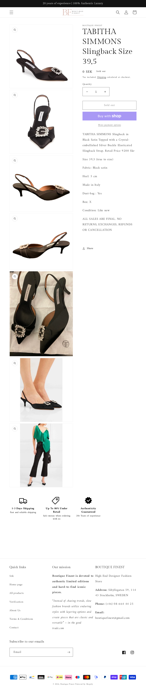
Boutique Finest (67, 684)
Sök (12, 576)
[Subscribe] (68, 652)
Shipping (101, 77)
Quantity (87, 84)
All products (17, 593)
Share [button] (90, 248)
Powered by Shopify (84, 684)
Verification (16, 602)
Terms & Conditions (21, 619)
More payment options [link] (109, 125)
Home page (16, 584)
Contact (14, 627)
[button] (11, 12)
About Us (15, 610)
